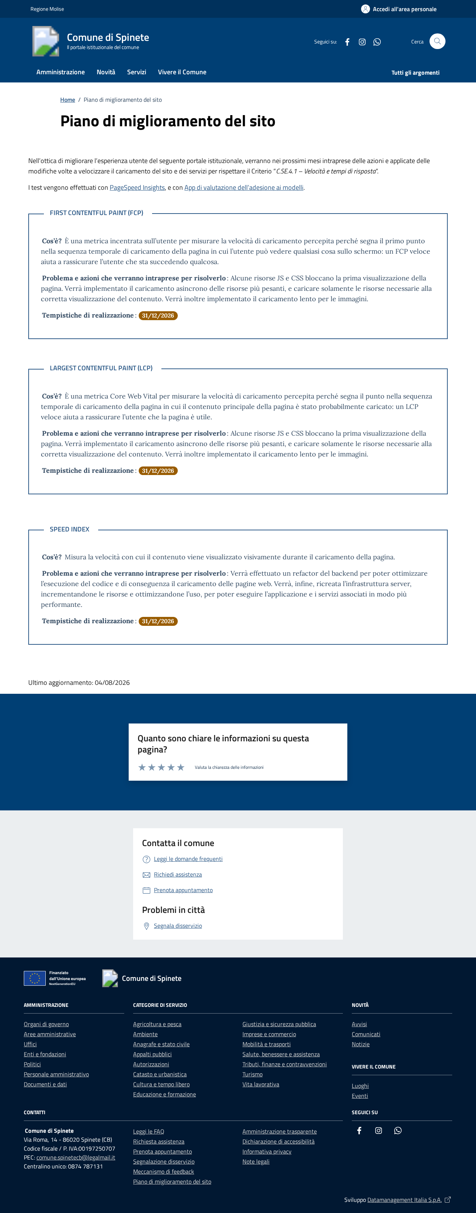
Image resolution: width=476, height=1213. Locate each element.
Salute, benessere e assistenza (281, 1054)
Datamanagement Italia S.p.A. (409, 1199)
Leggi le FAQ (148, 1131)
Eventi (360, 1095)
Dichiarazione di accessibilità (278, 1141)
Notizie (361, 1044)
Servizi (136, 72)
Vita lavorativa (260, 1084)
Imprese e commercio (269, 1034)
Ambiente (145, 1034)
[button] (399, 9)
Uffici (30, 1044)
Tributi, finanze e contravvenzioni (284, 1064)
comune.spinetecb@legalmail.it (75, 1157)
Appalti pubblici (152, 1054)
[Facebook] (344, 41)
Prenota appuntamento (162, 1151)
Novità (106, 72)
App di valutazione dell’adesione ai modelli (243, 187)
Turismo (252, 1074)
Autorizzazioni (151, 1064)
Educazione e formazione (164, 1094)
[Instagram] (359, 41)
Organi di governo (46, 1023)
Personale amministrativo (56, 1074)
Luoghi (360, 1085)
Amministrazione (60, 72)
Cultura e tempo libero (161, 1084)
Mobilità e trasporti (266, 1044)
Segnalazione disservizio (163, 1161)
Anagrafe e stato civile (161, 1044)
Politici (32, 1064)
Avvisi (359, 1023)
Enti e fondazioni (45, 1054)
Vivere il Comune (182, 72)
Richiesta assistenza (158, 1141)
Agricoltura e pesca (157, 1023)
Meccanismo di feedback (163, 1171)
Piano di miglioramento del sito (172, 1181)
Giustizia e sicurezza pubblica (279, 1023)
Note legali (256, 1161)
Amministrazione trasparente (279, 1131)
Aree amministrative (50, 1034)
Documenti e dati (45, 1084)
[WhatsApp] (374, 41)
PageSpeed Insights (137, 187)
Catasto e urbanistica (160, 1074)
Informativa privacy (267, 1151)
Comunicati (366, 1034)
